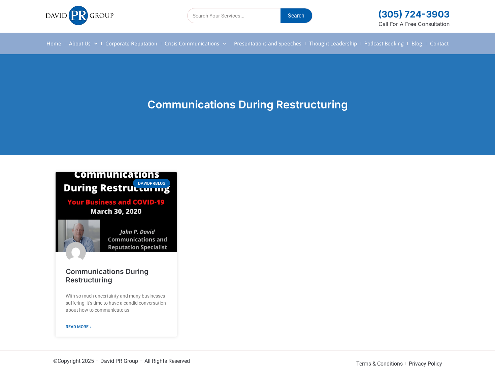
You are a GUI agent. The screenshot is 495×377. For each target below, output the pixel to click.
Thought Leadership (333, 43)
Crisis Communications (192, 43)
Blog (416, 43)
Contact (439, 43)
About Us (80, 43)
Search (296, 15)
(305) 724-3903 (414, 14)
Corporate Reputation (131, 43)
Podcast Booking (384, 43)
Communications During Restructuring (107, 275)
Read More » (79, 326)
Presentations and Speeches (267, 43)
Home (53, 43)
